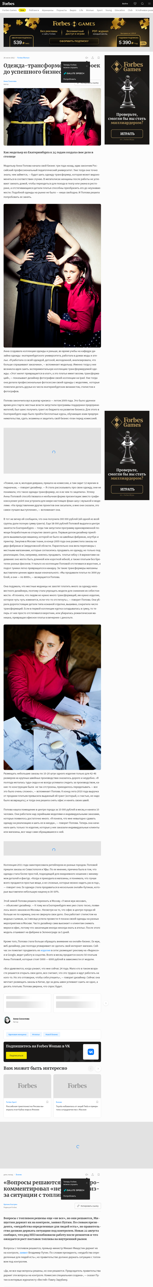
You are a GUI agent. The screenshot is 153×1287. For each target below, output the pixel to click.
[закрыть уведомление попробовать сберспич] (86, 66)
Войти (125, 3)
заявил (24, 1173)
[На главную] (8, 3)
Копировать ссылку (90, 82)
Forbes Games (13, 10)
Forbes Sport (11, 1023)
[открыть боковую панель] (135, 3)
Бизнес (59, 1023)
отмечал (71, 1242)
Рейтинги (34, 10)
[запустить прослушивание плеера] (86, 57)
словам (59, 1251)
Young (108, 10)
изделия (46, 871)
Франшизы (47, 10)
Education (120, 10)
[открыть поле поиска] (142, 3)
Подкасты (61, 10)
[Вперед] (105, 924)
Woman (90, 10)
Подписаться (16, 976)
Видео (73, 10)
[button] (149, 3)
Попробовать (69, 79)
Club (130, 10)
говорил (85, 1237)
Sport (99, 10)
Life (81, 10)
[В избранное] (47, 1022)
